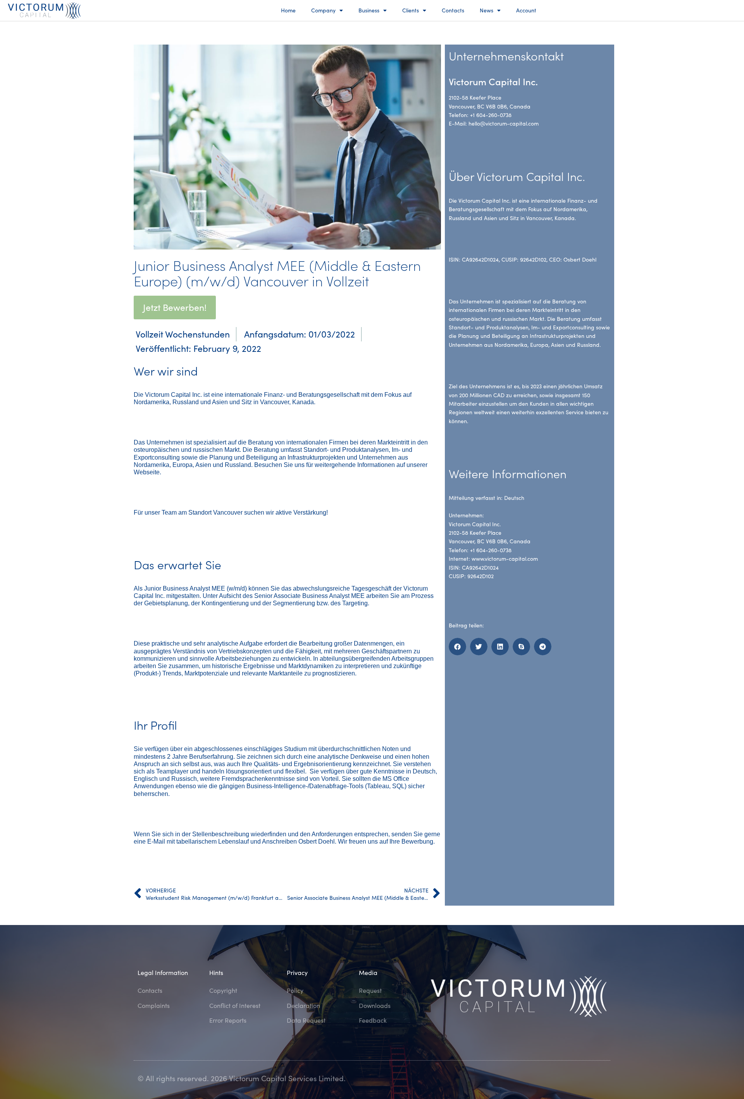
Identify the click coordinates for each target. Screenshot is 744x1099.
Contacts (453, 10)
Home (288, 10)
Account (526, 10)
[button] (457, 646)
